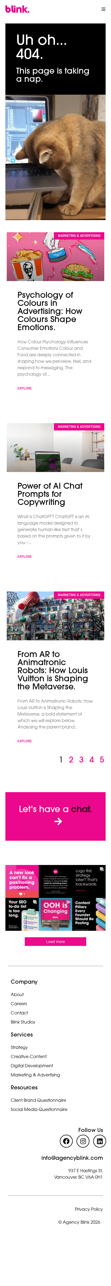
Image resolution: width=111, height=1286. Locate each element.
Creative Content (29, 1057)
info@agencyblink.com (72, 1158)
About (17, 995)
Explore (25, 388)
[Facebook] (66, 1141)
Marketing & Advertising (35, 1075)
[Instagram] (83, 1141)
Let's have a (55, 810)
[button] (103, 9)
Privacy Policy (89, 1210)
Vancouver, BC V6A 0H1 (78, 1177)
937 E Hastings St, (85, 1171)
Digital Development (32, 1066)
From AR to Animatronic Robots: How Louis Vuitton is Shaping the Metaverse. (53, 671)
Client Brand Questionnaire (38, 1101)
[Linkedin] (99, 1141)
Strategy (19, 1048)
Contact (19, 1013)
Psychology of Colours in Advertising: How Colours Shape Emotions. (50, 312)
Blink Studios (23, 1022)
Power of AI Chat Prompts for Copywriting (50, 495)
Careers (19, 1004)
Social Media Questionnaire (39, 1110)
